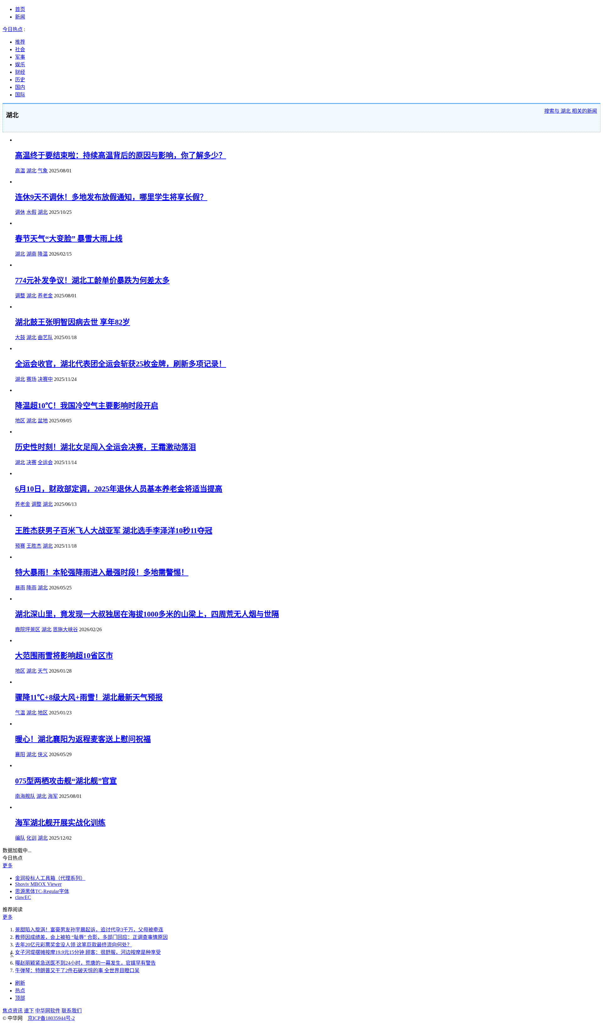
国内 (20, 87)
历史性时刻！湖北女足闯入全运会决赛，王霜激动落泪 (105, 447)
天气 (43, 671)
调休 (20, 212)
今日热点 (13, 29)
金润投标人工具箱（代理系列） (50, 878)
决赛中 (45, 379)
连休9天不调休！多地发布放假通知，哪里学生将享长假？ (111, 197)
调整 (20, 295)
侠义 (43, 754)
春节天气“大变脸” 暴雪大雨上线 (68, 239)
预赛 (20, 546)
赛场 (31, 379)
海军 (53, 796)
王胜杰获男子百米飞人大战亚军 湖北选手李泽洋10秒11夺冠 (113, 531)
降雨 (31, 587)
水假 (31, 212)
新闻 (20, 16)
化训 (31, 838)
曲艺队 (45, 337)
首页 (20, 9)
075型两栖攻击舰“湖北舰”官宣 (66, 781)
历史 (20, 79)
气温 (20, 712)
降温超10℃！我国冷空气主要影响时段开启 (86, 406)
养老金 (45, 295)
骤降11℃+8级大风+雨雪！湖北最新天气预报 (89, 697)
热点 (20, 990)
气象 (43, 170)
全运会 (45, 462)
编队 (20, 838)
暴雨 (20, 587)
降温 (43, 254)
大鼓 (20, 337)
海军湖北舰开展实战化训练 (60, 823)
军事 (20, 57)
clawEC (23, 897)
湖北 (31, 170)
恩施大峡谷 (65, 629)
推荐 (20, 42)
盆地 (43, 420)
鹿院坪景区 (27, 629)
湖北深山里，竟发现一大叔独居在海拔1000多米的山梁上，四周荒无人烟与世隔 (147, 614)
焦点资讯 (13, 1010)
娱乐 (20, 64)
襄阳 (20, 754)
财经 (20, 72)
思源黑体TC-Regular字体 (42, 891)
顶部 (20, 998)
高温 (20, 170)
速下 (29, 1010)
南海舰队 (25, 796)
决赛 (31, 462)
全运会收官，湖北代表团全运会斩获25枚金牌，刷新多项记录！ (120, 364)
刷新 (20, 983)
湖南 (31, 254)
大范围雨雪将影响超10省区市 (64, 656)
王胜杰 (33, 546)
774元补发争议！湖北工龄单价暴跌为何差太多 (92, 280)
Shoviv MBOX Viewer (38, 884)
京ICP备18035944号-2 (51, 1018)
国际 (20, 94)
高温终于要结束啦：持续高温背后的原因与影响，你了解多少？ (120, 155)
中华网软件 (47, 1010)
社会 (20, 49)
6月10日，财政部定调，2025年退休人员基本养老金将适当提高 (118, 489)
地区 (20, 420)
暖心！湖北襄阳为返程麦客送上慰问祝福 (83, 739)
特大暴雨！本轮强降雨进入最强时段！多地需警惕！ (101, 572)
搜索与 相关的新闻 (570, 111)
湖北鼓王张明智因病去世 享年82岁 (72, 322)
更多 (8, 865)
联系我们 (72, 1010)
